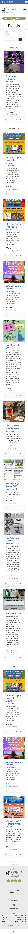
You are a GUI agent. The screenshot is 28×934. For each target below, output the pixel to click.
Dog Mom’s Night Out (14, 346)
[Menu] (24, 10)
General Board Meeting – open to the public (13, 428)
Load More (14, 863)
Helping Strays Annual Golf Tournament (12, 486)
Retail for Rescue (13, 613)
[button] (8, 18)
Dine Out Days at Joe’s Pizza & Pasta (13, 227)
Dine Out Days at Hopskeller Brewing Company (13, 161)
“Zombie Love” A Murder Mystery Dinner (13, 824)
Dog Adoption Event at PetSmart (12, 541)
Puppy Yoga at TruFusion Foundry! (12, 79)
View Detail (19, 119)
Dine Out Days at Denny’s (13, 287)
